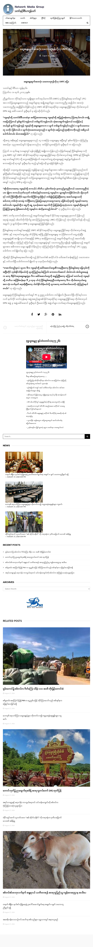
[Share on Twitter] (38, 314)
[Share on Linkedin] (60, 314)
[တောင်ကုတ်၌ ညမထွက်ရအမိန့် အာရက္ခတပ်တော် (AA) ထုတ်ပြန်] (46, 758)
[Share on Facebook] (32, 314)
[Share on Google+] (45, 314)
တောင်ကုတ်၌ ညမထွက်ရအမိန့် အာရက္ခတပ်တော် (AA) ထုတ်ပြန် (27, 557)
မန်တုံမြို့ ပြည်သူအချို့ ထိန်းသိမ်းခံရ (62, 326)
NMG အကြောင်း (10, 23)
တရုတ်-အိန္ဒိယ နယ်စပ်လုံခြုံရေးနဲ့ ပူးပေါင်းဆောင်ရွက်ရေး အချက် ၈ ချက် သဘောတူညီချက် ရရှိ (37, 474)
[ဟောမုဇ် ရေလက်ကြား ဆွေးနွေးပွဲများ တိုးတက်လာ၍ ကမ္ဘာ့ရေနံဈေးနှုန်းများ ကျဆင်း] (24, 492)
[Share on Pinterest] (52, 314)
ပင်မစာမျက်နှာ (10, 18)
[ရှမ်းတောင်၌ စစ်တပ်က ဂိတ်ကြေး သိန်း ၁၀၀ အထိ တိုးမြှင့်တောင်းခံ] (46, 656)
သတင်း (22, 18)
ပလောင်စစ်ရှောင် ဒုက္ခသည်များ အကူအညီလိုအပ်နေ (29, 327)
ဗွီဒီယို (43, 18)
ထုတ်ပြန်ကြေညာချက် (57, 18)
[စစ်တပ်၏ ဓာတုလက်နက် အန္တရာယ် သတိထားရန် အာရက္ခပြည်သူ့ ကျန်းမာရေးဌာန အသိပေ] (46, 860)
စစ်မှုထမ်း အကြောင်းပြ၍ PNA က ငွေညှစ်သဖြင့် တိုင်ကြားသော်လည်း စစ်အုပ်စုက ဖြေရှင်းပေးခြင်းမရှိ (39, 567)
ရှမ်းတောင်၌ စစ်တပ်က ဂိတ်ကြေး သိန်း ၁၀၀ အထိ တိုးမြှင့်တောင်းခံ (28, 552)
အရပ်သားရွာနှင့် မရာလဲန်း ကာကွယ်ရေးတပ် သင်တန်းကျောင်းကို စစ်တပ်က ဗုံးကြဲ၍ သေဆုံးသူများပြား (39, 573)
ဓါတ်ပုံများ (33, 18)
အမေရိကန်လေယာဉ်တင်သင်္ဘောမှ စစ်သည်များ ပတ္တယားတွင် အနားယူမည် (30, 919)
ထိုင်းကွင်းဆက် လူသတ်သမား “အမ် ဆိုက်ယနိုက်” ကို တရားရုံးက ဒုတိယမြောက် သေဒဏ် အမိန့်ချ (38, 534)
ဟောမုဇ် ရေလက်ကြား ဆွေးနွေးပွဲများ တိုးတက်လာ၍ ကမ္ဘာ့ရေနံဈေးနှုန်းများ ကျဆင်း (33, 504)
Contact (24, 23)
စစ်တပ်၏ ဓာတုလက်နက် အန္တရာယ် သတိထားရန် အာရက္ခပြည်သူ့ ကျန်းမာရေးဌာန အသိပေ (36, 562)
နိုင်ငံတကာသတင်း (76, 18)
